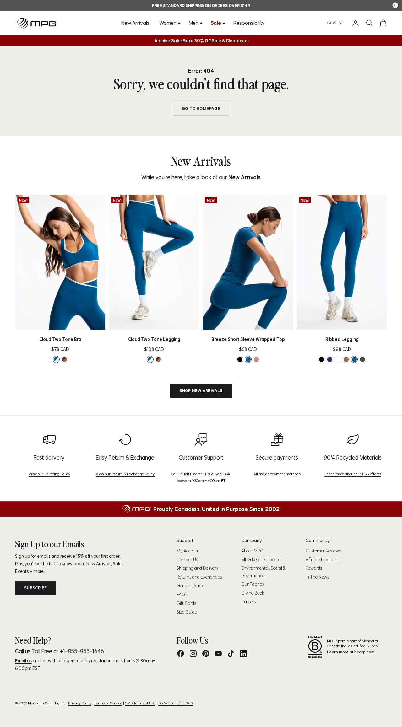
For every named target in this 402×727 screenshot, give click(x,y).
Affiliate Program (321, 560)
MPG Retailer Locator (261, 560)
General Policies (191, 586)
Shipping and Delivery (197, 568)
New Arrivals (135, 23)
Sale (216, 23)
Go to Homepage (201, 108)
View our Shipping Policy (49, 473)
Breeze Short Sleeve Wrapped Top (248, 339)
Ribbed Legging (342, 339)
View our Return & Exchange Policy (125, 473)
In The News (317, 577)
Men (193, 23)
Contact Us (187, 560)
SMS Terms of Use (140, 703)
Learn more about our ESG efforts (352, 473)
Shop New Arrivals (201, 390)
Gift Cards (186, 603)
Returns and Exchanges (199, 577)
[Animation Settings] (395, 5)
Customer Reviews (323, 551)
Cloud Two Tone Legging (154, 339)
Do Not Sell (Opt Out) (175, 703)
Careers (248, 602)
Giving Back (252, 593)
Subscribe (35, 587)
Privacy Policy (79, 703)
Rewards (314, 568)
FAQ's (182, 594)
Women (168, 23)
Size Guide (187, 612)
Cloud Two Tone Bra (60, 339)
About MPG (252, 551)
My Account (188, 551)
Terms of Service (108, 703)
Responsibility (249, 23)
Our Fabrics (252, 584)
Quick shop (70, 323)
